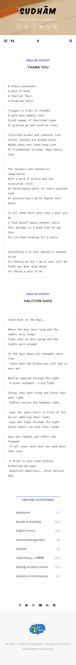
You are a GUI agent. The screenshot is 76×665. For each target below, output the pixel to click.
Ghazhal (21, 549)
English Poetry (38, 60)
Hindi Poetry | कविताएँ (30, 558)
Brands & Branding (28, 522)
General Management (30, 540)
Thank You (38, 67)
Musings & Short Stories (32, 567)
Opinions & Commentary (32, 576)
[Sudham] (38, 17)
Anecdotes (23, 512)
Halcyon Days (38, 301)
